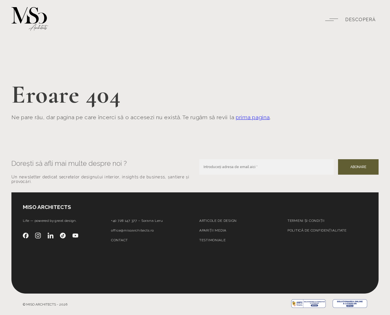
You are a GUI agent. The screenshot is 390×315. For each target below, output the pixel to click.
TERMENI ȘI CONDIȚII (306, 221)
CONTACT (119, 240)
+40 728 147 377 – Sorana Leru (137, 221)
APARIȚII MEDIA (212, 230)
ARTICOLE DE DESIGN (218, 221)
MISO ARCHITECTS (47, 207)
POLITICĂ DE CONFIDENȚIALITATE (317, 230)
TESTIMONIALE (212, 240)
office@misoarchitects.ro (132, 230)
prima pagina (253, 117)
